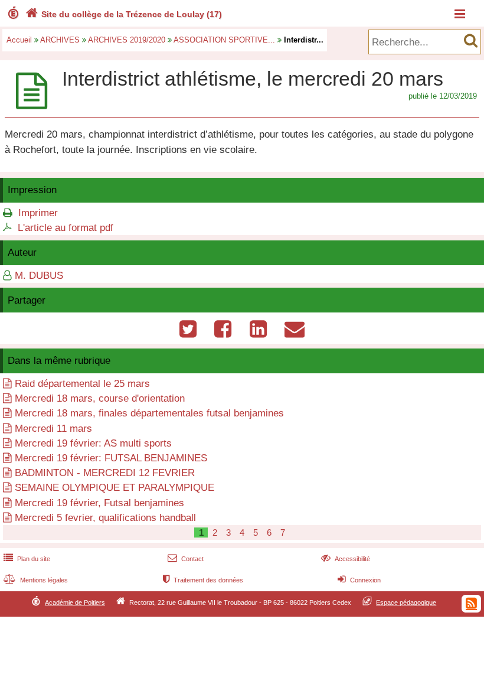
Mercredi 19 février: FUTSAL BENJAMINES (111, 458)
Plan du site (27, 558)
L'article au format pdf (65, 227)
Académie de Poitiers (75, 601)
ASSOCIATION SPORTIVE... (224, 39)
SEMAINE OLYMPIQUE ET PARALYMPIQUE (114, 487)
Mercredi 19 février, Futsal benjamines (99, 503)
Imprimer (38, 213)
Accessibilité (345, 558)
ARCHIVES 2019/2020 (126, 39)
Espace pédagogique (406, 601)
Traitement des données (203, 580)
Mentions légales (36, 580)
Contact (186, 558)
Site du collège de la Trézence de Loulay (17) (123, 14)
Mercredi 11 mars (53, 428)
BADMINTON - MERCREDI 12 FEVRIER (105, 472)
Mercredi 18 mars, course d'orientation (100, 398)
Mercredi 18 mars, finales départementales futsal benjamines (149, 413)
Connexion (359, 580)
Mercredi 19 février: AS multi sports (93, 443)
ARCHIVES (60, 39)
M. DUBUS (39, 275)
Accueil (19, 39)
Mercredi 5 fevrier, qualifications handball (105, 517)
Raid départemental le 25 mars (82, 383)
